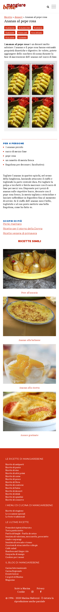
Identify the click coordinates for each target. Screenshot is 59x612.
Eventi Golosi (11, 573)
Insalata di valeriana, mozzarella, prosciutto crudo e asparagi (26, 538)
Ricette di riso (12, 470)
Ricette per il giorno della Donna (22, 228)
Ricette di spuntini (14, 496)
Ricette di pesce (13, 479)
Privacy (40, 588)
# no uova (9, 37)
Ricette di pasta (13, 467)
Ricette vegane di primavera (20, 233)
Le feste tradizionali (15, 516)
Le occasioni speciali (15, 513)
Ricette (8, 17)
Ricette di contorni (14, 484)
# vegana (38, 28)
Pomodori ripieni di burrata (18, 527)
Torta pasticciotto (14, 530)
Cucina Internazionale (16, 567)
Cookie (21, 591)
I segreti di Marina (14, 576)
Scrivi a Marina (22, 588)
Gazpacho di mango (15, 554)
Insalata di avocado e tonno (18, 542)
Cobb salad (10, 548)
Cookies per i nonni (14, 557)
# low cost (22, 32)
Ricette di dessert (14, 491)
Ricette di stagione (14, 510)
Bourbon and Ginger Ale (17, 551)
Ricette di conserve (14, 499)
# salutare (9, 32)
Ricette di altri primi (15, 473)
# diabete (22, 37)
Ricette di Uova (12, 482)
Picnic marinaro (12, 224)
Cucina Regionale (13, 571)
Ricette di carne (12, 476)
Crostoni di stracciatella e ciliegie (21, 545)
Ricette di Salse (12, 487)
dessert (19, 17)
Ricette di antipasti (14, 464)
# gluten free (24, 28)
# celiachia (10, 28)
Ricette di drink (12, 493)
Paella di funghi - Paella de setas (21, 533)
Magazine (10, 579)
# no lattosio (36, 32)
